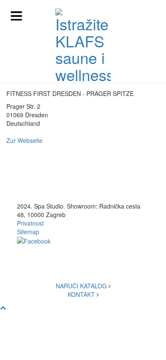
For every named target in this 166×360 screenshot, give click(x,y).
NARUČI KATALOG (81, 286)
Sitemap (28, 231)
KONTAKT (81, 294)
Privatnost (30, 223)
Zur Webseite (24, 140)
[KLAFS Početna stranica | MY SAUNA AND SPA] (83, 46)
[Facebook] (34, 240)
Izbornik (19, 15)
